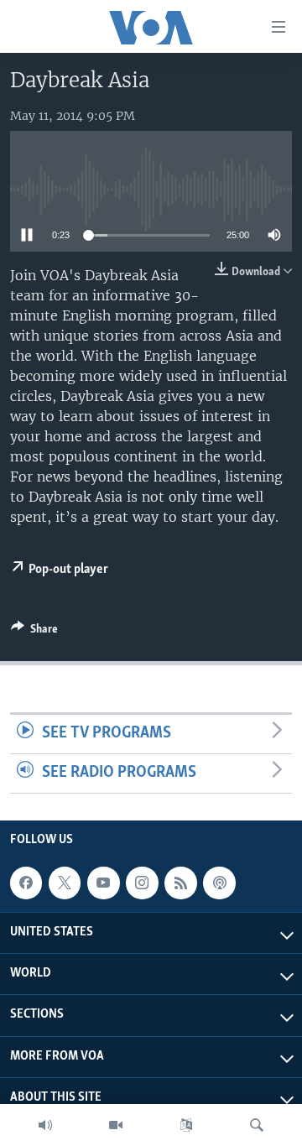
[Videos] (116, 1125)
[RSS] (180, 883)
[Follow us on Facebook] (26, 883)
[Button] (34, 632)
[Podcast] (219, 883)
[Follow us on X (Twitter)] (65, 883)
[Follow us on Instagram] (142, 883)
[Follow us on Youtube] (103, 883)
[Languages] (186, 1125)
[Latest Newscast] (45, 1125)
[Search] (257, 1125)
